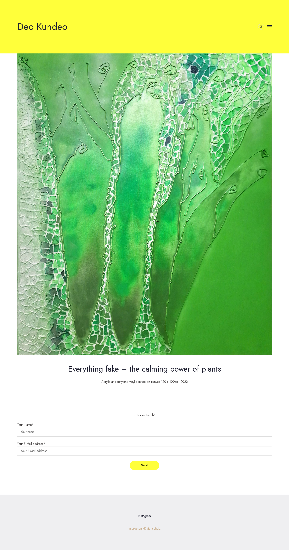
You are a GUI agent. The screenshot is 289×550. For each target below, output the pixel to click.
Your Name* (25, 424)
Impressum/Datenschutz (145, 528)
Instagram (144, 516)
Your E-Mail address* (31, 444)
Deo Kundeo (42, 26)
